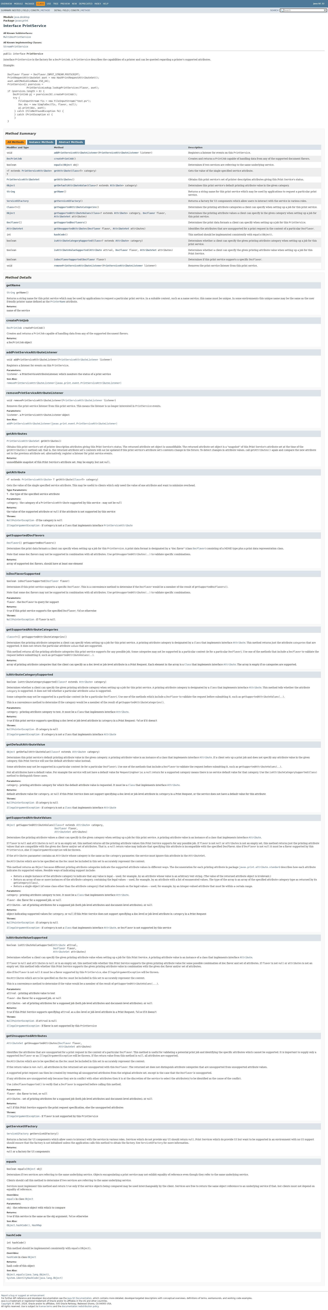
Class (75, 170)
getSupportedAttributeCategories (75, 207)
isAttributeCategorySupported (73, 240)
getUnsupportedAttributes (70, 228)
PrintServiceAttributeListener (119, 152)
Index (97, 4)
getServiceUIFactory (67, 201)
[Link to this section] (38, 133)
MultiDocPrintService (17, 37)
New (74, 4)
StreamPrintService (15, 46)
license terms (45, 1306)
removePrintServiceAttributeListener (78, 265)
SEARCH (274, 10)
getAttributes (63, 179)
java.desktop (22, 17)
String (11, 191)
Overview (6, 4)
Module (18, 4)
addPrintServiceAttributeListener (76, 152)
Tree (55, 4)
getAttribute (62, 170)
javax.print (21, 20)
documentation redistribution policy (80, 1306)
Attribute (116, 185)
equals (58, 164)
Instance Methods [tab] (41, 142)
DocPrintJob (14, 158)
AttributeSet (62, 216)
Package (29, 4)
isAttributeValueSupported (71, 250)
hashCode (59, 234)
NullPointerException (20, 520)
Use (49, 4)
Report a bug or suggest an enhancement (22, 1295)
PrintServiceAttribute (36, 170)
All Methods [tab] (16, 142)
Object (68, 164)
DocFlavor (149, 213)
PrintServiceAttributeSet (23, 179)
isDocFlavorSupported (67, 259)
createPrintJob (63, 158)
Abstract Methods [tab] (71, 142)
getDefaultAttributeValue (70, 185)
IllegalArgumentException (23, 525)
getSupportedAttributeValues (72, 213)
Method (45, 10)
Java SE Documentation (79, 1298)
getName (59, 191)
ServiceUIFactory (18, 201)
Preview (65, 4)
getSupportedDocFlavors (69, 222)
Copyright (6, 1303)
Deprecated (85, 4)
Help (105, 4)
